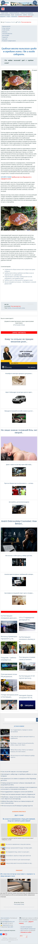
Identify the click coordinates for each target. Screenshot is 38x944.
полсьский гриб (16, 308)
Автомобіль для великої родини (19, 502)
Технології (14, 16)
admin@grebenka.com (8, 921)
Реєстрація (17, 325)
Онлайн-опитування (26, 927)
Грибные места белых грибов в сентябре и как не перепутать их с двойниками (19, 274)
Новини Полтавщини (26, 13)
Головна (7, 22)
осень (23, 308)
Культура (31, 15)
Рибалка (4, 32)
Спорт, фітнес (6, 28)
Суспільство (18, 15)
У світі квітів (5, 30)
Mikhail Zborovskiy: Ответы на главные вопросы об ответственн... (22, 750)
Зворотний (5, 925)
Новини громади (5, 15)
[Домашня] (2, 9)
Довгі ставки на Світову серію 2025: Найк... (19, 464)
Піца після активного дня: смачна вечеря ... (18, 859)
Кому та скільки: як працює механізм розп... (19, 340)
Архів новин (4, 13)
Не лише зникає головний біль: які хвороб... (19, 431)
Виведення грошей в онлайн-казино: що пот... (19, 411)
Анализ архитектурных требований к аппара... (19, 574)
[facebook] (1, 935)
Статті (13, 22)
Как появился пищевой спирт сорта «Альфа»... (19, 593)
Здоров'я (2, 16)
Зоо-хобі (4, 39)
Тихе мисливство (7, 33)
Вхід (23, 325)
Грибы (9, 308)
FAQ (22, 930)
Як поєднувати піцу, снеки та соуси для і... (18, 852)
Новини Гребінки (14, 13)
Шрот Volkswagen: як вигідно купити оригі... (19, 392)
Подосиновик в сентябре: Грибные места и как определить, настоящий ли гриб (18, 277)
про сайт (10, 927)
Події (12, 15)
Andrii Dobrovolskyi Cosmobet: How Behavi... (19, 522)
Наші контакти (5, 918)
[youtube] (3, 935)
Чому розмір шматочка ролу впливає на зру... (19, 863)
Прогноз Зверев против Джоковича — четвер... (19, 483)
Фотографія (5, 35)
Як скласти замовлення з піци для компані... (18, 844)
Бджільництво (6, 26)
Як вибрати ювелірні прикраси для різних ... (19, 373)
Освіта (25, 15)
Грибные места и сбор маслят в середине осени (19, 280)
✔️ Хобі (18, 22)
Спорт (8, 16)
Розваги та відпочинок (9, 41)
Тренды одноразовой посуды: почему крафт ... (19, 848)
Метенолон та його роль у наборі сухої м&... (19, 555)
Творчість (5, 37)
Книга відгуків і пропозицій (28, 928)
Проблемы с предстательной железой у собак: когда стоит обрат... (22, 744)
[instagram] (6, 935)
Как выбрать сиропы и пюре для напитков (18, 855)
